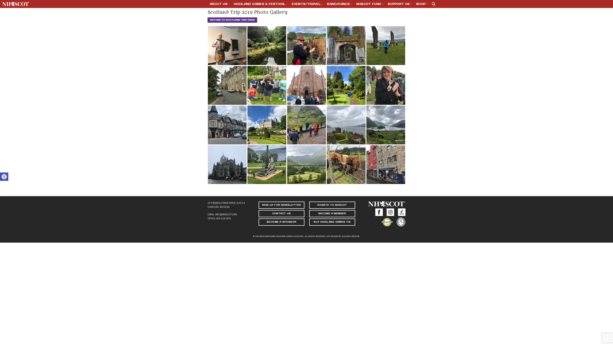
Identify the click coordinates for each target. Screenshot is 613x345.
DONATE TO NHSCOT (332, 204)
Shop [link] (420, 4)
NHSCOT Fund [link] (368, 4)
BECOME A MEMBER (332, 213)
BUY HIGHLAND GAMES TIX (332, 221)
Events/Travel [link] (306, 4)
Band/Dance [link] (338, 4)
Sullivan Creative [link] (350, 236)
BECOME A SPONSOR (281, 221)
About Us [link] (219, 4)
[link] (4, 176)
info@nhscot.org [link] (226, 214)
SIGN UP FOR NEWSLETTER (281, 204)
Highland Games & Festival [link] (259, 4)
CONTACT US (281, 213)
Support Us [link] (399, 4)
